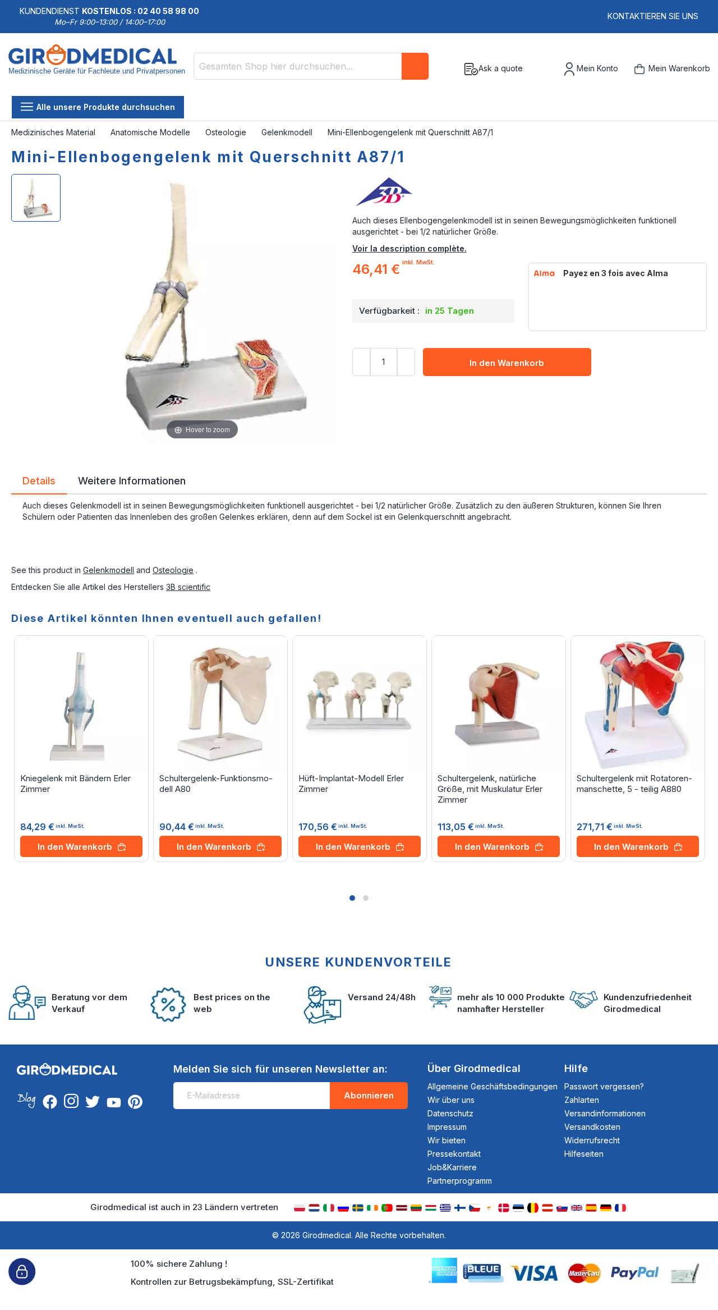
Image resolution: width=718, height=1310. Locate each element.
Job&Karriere (452, 1167)
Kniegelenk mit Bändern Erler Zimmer (75, 783)
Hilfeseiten (584, 1153)
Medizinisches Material (54, 132)
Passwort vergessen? (604, 1086)
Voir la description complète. (409, 248)
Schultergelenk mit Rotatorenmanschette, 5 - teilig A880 (634, 783)
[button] (352, 898)
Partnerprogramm (459, 1180)
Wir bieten (446, 1140)
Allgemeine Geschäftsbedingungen (492, 1086)
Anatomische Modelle (151, 132)
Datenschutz (450, 1113)
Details (39, 480)
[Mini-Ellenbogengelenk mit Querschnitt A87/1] (36, 198)
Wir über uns (451, 1100)
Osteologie (226, 132)
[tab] (39, 482)
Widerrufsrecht (592, 1140)
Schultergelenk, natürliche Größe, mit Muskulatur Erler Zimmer (490, 789)
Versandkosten (592, 1127)
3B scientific (188, 587)
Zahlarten (581, 1100)
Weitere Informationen (132, 480)
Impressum (447, 1127)
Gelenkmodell (288, 132)
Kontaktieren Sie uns (652, 16)
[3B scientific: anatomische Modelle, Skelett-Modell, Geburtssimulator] (529, 192)
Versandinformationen (605, 1113)
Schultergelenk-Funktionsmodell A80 (216, 783)
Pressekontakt (454, 1153)
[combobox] (311, 66)
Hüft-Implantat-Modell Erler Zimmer (351, 783)
